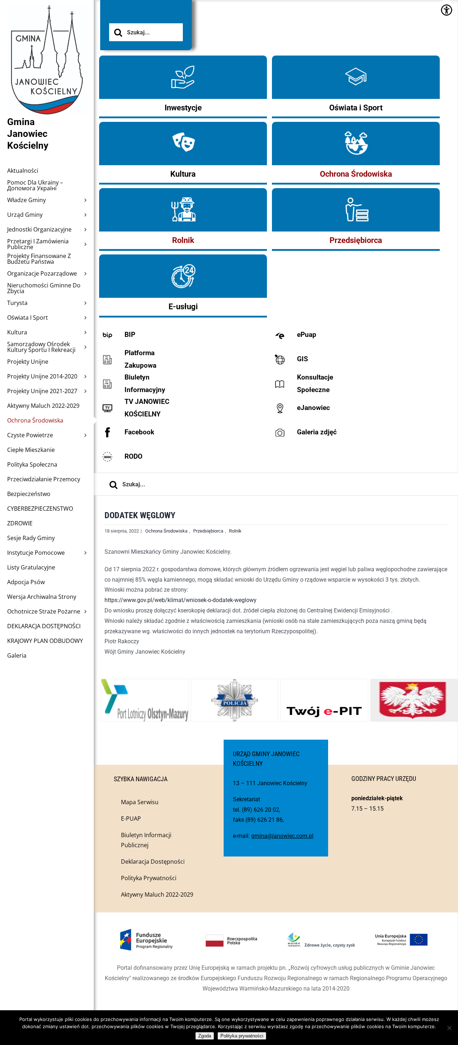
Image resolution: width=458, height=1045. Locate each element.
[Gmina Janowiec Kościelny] (47, 21)
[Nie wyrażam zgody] (449, 1027)
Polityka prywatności (241, 1036)
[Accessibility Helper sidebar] (446, 10)
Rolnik (235, 531)
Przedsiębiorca (208, 531)
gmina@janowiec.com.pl (282, 835)
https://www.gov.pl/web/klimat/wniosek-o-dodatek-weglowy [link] (180, 600)
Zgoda (204, 1036)
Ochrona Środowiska (166, 531)
